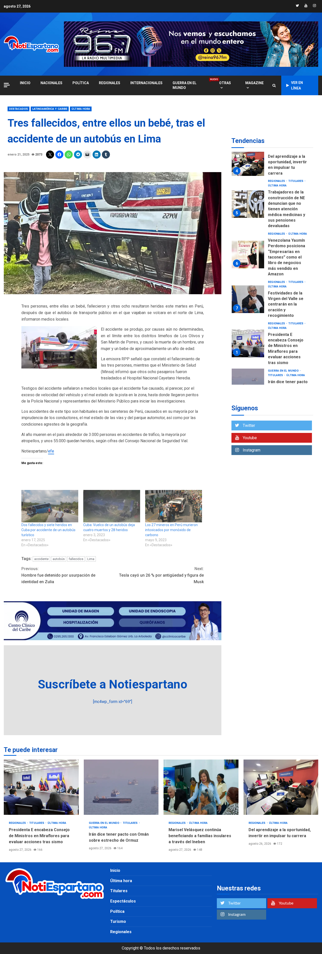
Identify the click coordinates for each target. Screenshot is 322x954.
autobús (59, 559)
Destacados (18, 109)
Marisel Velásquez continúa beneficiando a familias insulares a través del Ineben (201, 787)
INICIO (25, 83)
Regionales (109, 83)
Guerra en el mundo (191, 85)
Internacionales (146, 83)
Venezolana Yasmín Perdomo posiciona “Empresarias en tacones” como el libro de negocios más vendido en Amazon (248, 254)
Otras (225, 83)
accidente (41, 559)
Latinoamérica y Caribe (49, 109)
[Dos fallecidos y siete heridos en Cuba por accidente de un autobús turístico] (49, 506)
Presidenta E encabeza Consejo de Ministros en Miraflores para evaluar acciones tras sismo (248, 343)
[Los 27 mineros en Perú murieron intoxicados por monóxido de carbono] (173, 506)
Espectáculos (123, 901)
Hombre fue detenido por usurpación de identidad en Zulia (58, 575)
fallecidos (76, 559)
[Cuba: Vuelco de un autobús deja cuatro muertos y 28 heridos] (111, 506)
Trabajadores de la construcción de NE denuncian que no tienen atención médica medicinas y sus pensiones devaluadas (248, 204)
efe (51, 451)
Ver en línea (297, 85)
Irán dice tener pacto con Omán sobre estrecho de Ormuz (248, 382)
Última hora (80, 109)
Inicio (115, 870)
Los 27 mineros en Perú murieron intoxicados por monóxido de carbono (171, 530)
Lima (90, 559)
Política (80, 83)
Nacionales (51, 83)
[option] (272, 163)
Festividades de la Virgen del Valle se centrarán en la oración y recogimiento (248, 299)
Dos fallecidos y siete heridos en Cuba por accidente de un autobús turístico (48, 530)
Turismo (118, 921)
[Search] (274, 85)
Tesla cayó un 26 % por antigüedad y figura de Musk (161, 575)
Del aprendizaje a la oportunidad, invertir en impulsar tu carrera (248, 162)
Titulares (296, 181)
